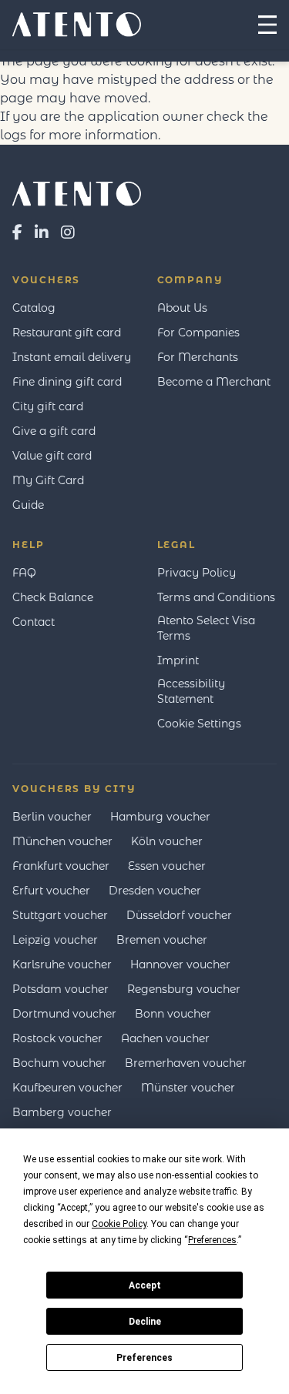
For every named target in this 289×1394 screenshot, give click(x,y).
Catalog (33, 308)
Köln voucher (167, 841)
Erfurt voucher (51, 891)
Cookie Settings (199, 723)
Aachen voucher (165, 1038)
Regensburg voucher (183, 989)
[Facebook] (17, 232)
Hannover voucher (180, 964)
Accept (145, 1285)
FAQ (24, 573)
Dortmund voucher (64, 1014)
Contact (33, 622)
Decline (145, 1321)
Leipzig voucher (55, 940)
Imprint (178, 660)
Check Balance (52, 597)
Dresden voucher (155, 891)
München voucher (62, 841)
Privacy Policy (196, 573)
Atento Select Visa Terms (206, 628)
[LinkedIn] (42, 232)
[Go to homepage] (144, 194)
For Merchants (197, 357)
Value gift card (52, 456)
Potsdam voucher (60, 989)
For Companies (198, 332)
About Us (182, 308)
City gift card (47, 406)
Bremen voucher (161, 940)
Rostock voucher (57, 1038)
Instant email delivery (71, 357)
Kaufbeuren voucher (67, 1088)
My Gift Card (48, 480)
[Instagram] (68, 232)
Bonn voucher (173, 1014)
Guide (28, 505)
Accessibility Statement (191, 691)
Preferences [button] (212, 1240)
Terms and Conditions (216, 597)
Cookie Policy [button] (119, 1223)
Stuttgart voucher (60, 915)
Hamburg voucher (160, 817)
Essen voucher (167, 866)
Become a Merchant (214, 382)
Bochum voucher (59, 1063)
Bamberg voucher (62, 1112)
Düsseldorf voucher (179, 915)
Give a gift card (54, 431)
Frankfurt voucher (60, 866)
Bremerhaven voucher (186, 1063)
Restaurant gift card (66, 332)
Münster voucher (188, 1088)
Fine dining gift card (67, 382)
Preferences (144, 1357)
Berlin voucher (52, 817)
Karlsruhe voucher (62, 964)
